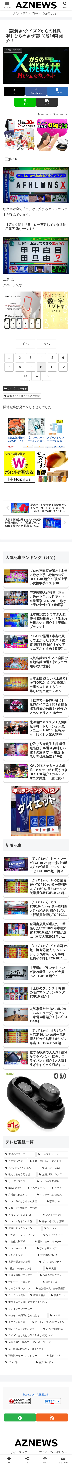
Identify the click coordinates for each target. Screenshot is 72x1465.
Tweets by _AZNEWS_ (36, 1394)
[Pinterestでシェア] (20, 1187)
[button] (47, 102)
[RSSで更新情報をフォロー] (52, 1417)
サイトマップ (18, 1452)
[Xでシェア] (12, 1165)
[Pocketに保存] (44, 1176)
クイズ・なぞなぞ (17, 388)
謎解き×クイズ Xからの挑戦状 (23, 396)
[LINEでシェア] (60, 1176)
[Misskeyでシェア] (60, 1165)
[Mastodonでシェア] (28, 1165)
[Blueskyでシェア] (44, 1165)
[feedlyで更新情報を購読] (20, 1417)
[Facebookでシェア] (12, 1176)
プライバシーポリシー (53, 1452)
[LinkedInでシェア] (36, 1187)
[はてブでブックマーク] (28, 1176)
